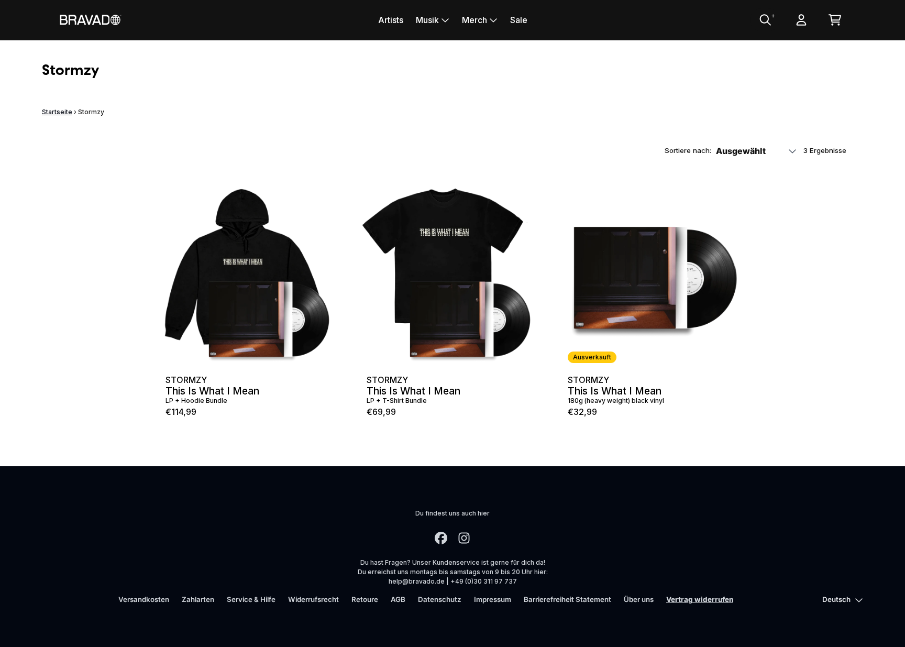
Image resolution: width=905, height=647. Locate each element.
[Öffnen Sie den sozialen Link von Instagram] (464, 538)
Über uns (639, 599)
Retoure (364, 599)
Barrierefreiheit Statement (567, 599)
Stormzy (186, 380)
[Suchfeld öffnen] (764, 20)
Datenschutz (439, 599)
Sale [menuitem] (518, 20)
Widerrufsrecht (313, 599)
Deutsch (836, 599)
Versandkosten (143, 599)
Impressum (492, 599)
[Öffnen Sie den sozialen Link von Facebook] (440, 538)
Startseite (57, 112)
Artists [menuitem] (390, 20)
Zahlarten (198, 599)
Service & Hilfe (251, 599)
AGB (398, 599)
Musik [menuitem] (427, 20)
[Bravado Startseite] (90, 20)
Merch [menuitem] (474, 20)
